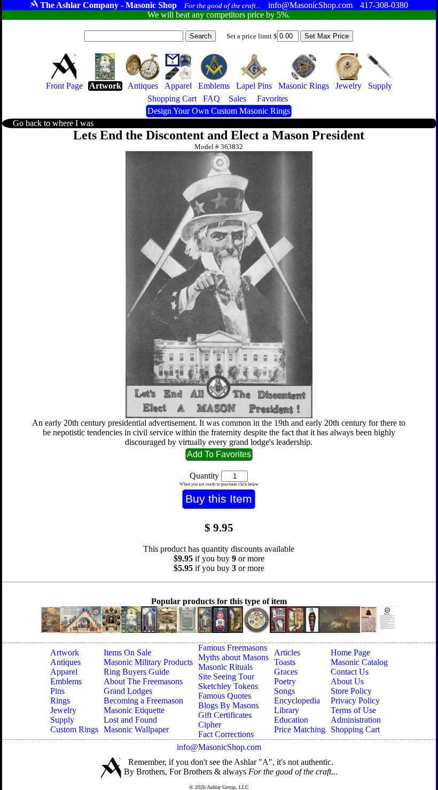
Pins (57, 690)
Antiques (65, 662)
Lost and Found (130, 719)
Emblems (66, 681)
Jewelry (63, 710)
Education (291, 719)
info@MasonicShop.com (219, 747)
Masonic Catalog (359, 662)
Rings (60, 700)
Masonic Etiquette (134, 710)
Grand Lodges (128, 690)
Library (286, 710)
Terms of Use (353, 710)
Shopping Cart (355, 729)
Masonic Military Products (148, 662)
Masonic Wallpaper (136, 729)
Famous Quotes (224, 695)
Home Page (350, 652)
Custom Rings (74, 729)
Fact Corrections (226, 734)
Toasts (284, 662)
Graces (286, 671)
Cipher (209, 724)
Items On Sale (127, 652)
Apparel (63, 671)
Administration (356, 719)
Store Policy (351, 690)
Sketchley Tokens (228, 686)
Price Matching (299, 729)
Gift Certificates (225, 714)
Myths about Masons (233, 657)
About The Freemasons (143, 681)
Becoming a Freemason (143, 700)
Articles (287, 652)
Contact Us (350, 671)
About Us (347, 681)
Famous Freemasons (232, 647)
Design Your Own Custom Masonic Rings (218, 110)
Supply (62, 719)
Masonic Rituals (225, 666)
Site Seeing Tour (226, 676)
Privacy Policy (355, 700)
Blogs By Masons (228, 705)
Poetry (285, 681)
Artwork (64, 652)
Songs (284, 690)
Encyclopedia (297, 700)
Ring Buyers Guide (136, 671)
